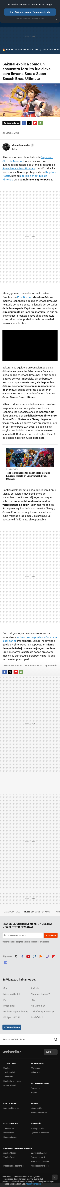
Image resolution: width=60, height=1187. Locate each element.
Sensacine (35, 1088)
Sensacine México (39, 1157)
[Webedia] (12, 1054)
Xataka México (9, 1153)
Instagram (34, 956)
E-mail (40, 123)
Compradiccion (9, 1137)
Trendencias (8, 1128)
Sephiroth (47, 157)
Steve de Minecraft (13, 161)
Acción (18, 665)
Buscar (56, 1039)
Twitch (47, 956)
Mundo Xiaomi (9, 1085)
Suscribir (51, 935)
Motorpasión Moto (39, 1112)
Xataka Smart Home (12, 1081)
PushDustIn (24, 297)
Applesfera (8, 1077)
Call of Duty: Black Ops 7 (43, 1011)
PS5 (33, 1000)
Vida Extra (35, 1072)
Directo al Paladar (11, 1108)
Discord (5, 962)
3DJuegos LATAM (38, 1153)
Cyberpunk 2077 (46, 49)
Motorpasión (36, 1108)
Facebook (24, 123)
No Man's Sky (38, 1005)
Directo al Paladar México (14, 1166)
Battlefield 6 (37, 1017)
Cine (5, 988)
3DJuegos (35, 1068)
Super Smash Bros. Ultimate (18, 168)
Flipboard (35, 123)
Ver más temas (12, 1027)
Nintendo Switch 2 (40, 994)
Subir (48, 1052)
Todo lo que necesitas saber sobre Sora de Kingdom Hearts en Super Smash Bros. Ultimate (28, 475)
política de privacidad (40, 942)
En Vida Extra (12, 469)
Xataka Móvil (9, 1072)
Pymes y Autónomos (40, 1133)
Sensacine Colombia (40, 1161)
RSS (40, 956)
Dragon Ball (9, 1005)
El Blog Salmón (37, 1128)
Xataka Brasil (9, 1157)
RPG (8, 49)
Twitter (29, 123)
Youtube (28, 956)
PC (4, 1000)
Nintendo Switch (33, 665)
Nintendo (52, 665)
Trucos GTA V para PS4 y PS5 (37, 912)
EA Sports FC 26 (11, 1017)
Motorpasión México (40, 1166)
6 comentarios (13, 123)
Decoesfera (8, 1133)
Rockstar (18, 49)
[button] (22, 145)
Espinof (34, 1092)
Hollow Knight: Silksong (15, 1011)
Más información (33, 1184)
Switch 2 (30, 49)
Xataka (6, 1068)
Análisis (35, 988)
